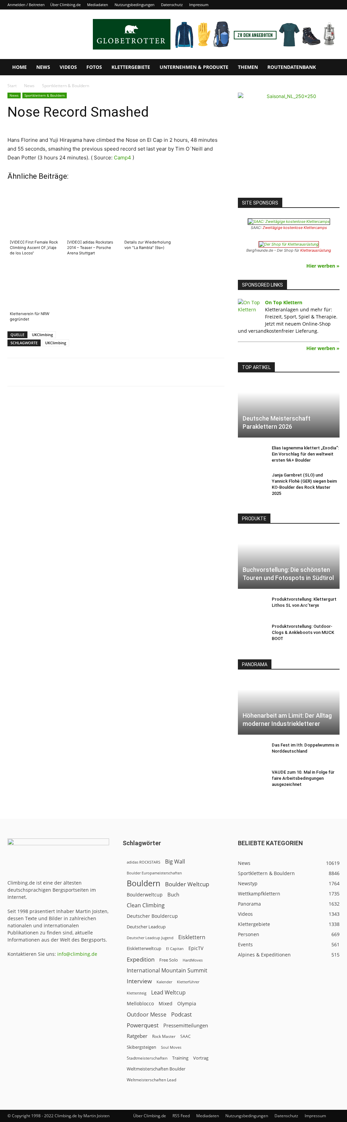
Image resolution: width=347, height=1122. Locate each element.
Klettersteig (136, 992)
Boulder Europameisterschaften (154, 872)
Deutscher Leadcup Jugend (150, 937)
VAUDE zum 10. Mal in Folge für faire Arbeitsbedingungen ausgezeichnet (303, 778)
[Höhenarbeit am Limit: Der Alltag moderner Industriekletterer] (289, 706)
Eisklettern (191, 937)
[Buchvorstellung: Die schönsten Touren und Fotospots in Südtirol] (289, 561)
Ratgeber (137, 1036)
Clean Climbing (146, 905)
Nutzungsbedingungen (135, 4)
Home (19, 67)
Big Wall (175, 861)
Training (180, 1058)
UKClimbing (42, 334)
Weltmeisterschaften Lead (151, 1079)
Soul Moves (171, 1047)
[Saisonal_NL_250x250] (289, 143)
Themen (248, 67)
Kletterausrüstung (315, 250)
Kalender (164, 981)
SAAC (185, 1036)
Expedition (141, 959)
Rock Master (164, 1036)
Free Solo (168, 960)
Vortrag (200, 1058)
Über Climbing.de (65, 4)
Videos (68, 67)
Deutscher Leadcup (146, 927)
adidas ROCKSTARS (143, 862)
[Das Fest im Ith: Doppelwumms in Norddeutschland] (251, 751)
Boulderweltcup (145, 895)
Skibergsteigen (141, 1047)
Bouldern (143, 883)
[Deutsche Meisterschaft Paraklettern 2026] (289, 409)
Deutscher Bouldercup (152, 916)
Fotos (94, 67)
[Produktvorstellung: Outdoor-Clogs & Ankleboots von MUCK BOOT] (251, 633)
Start (12, 86)
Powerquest (143, 1025)
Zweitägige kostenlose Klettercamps (295, 227)
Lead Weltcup (168, 992)
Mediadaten (97, 4)
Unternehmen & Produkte (194, 67)
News (43, 67)
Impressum (198, 4)
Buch (173, 894)
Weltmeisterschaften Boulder (156, 1069)
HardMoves (193, 960)
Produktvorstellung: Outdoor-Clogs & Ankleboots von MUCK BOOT (303, 632)
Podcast (181, 1014)
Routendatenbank (291, 67)
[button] (331, 67)
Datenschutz (172, 4)
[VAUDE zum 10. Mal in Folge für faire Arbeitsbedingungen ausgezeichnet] (251, 779)
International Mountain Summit (167, 970)
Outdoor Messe (146, 1014)
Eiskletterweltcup (144, 948)
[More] (175, 372)
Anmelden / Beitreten (26, 4)
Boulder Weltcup (187, 884)
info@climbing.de (77, 954)
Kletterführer (188, 982)
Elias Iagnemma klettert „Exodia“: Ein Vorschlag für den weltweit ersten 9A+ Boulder (305, 454)
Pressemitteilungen (185, 1025)
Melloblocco (140, 1003)
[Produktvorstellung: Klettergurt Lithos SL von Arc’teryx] (251, 606)
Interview (139, 981)
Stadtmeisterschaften (147, 1058)
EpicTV (195, 948)
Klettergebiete (130, 67)
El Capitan (175, 948)
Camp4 (122, 157)
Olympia (186, 1003)
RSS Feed (181, 1116)
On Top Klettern (283, 302)
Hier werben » (323, 266)
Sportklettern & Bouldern (44, 95)
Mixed (165, 1004)
